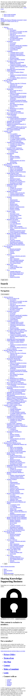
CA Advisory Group (15, 221)
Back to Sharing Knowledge (8, 566)
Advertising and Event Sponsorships (16, 69)
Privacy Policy (9, 654)
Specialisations (10, 153)
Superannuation (14, 199)
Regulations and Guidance (16, 242)
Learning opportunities (15, 135)
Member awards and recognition (18, 171)
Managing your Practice (16, 180)
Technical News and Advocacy (17, 181)
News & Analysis (8, 246)
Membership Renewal (6, 20)
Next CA (12, 107)
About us (6, 27)
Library (4, 21)
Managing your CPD (12, 163)
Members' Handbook (15, 235)
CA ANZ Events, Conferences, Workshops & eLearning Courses (15, 148)
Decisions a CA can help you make (18, 31)
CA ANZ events (14, 152)
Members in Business (12, 191)
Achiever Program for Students (17, 120)
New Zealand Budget (15, 263)
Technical (9, 197)
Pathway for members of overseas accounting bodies (18, 94)
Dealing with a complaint (16, 226)
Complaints (9, 51)
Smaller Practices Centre (13, 173)
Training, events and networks (17, 192)
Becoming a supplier (15, 40)
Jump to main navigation (10, 14)
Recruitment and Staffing (16, 183)
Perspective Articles (15, 250)
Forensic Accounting (15, 157)
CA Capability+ (14, 134)
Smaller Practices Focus (16, 174)
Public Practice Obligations (16, 243)
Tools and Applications (15, 190)
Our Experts (13, 268)
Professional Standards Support (17, 230)
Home (2, 18)
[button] (5, 24)
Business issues (14, 204)
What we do (10, 28)
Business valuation (14, 208)
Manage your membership (13, 166)
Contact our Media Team (16, 267)
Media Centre (10, 264)
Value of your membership (16, 169)
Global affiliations (11, 70)
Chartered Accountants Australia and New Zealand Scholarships (16, 129)
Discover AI (13, 187)
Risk (11, 155)
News (8, 270)
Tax (11, 198)
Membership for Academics (16, 108)
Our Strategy (13, 30)
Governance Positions (15, 48)
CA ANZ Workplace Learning (17, 138)
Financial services (14, 205)
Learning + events (8, 131)
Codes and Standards (15, 240)
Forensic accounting (15, 209)
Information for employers (16, 86)
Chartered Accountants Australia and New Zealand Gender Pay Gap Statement (18, 66)
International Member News (17, 272)
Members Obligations (15, 236)
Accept (2, 11)
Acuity (12, 21)
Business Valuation (14, 156)
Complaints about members (16, 54)
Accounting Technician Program (18, 100)
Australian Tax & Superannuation (15, 142)
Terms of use (9, 658)
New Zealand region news (16, 274)
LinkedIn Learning (14, 136)
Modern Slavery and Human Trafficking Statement (17, 63)
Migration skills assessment (13, 122)
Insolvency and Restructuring (17, 206)
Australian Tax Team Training (17, 143)
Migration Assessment (17, 20)
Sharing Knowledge (15, 277)
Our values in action (12, 61)
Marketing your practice (16, 218)
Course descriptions (11, 114)
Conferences (13, 150)
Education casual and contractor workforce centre (18, 36)
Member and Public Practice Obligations (17, 233)
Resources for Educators (16, 87)
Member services (8, 164)
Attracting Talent (14, 216)
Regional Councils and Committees (18, 45)
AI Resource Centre (12, 185)
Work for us (13, 34)
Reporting (12, 202)
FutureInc (12, 253)
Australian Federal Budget (16, 261)
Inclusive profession (12, 79)
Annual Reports (14, 49)
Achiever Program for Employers (18, 118)
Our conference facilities (16, 33)
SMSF (11, 159)
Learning (9, 132)
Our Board (12, 44)
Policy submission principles (17, 260)
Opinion (12, 251)
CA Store (8, 21)
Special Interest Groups (15, 215)
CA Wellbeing (13, 222)
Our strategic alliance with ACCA (18, 77)
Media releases (13, 265)
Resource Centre (11, 211)
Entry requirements (11, 110)
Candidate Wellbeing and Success (18, 127)
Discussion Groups (14, 214)
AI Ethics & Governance (16, 188)
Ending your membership (16, 170)
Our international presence (16, 38)
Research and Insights (15, 249)
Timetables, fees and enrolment (14, 121)
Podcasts (12, 275)
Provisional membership (13, 117)
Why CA (9, 82)
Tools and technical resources (17, 195)
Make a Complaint (11, 669)
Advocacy (9, 254)
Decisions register (14, 58)
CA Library (13, 212)
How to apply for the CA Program (15, 112)
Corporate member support (16, 194)
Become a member (8, 80)
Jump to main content (9, 16)
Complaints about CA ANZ (16, 52)
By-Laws (12, 239)
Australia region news (15, 271)
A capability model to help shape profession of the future (18, 140)
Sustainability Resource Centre (14, 184)
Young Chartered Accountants (17, 232)
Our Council (13, 42)
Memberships (10, 89)
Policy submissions (14, 258)
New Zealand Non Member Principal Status (17, 105)
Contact (7, 665)
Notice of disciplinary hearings (17, 59)
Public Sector (13, 225)
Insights (9, 247)
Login (2, 22)
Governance (10, 41)
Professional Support (15, 178)
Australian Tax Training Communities (16, 145)
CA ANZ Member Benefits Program (16, 244)
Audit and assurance (15, 201)
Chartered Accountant (15, 111)
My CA (16, 21)
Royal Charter (13, 237)
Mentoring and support (12, 219)
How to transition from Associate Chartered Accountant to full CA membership (18, 97)
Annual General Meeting (16, 47)
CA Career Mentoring (15, 223)
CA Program (13, 115)
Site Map (7, 662)
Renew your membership (16, 167)
